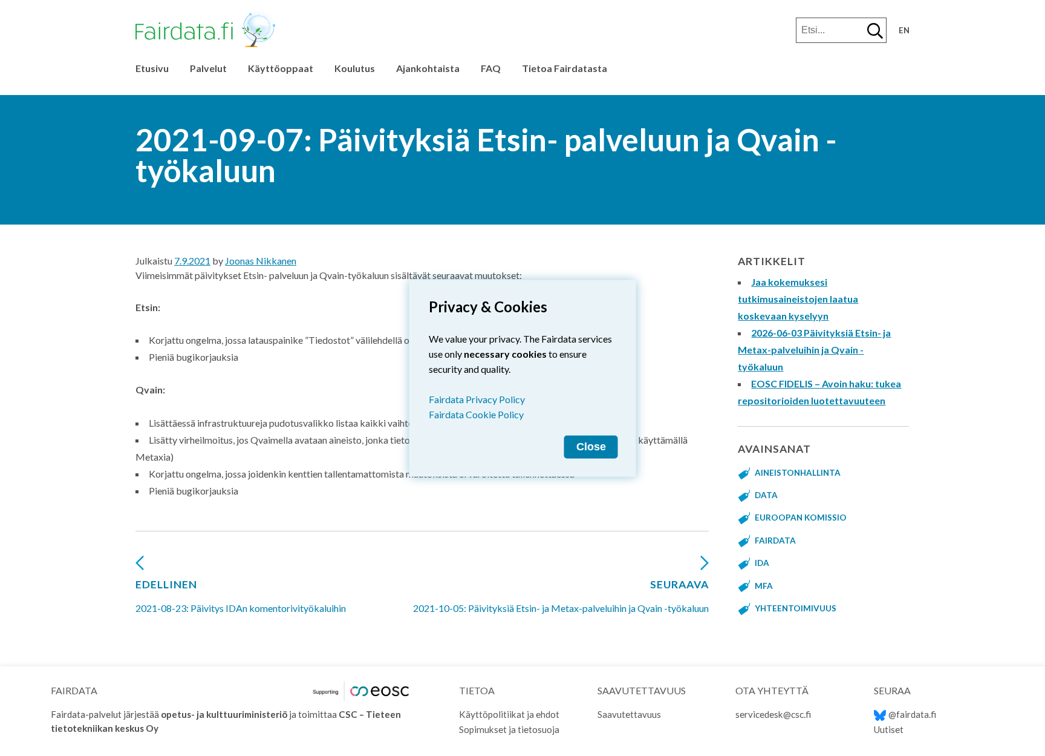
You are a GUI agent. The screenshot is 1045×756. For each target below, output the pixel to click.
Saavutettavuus (629, 714)
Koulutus (354, 68)
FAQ (491, 68)
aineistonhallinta (798, 473)
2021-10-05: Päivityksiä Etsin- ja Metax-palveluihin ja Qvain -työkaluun (561, 596)
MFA (764, 586)
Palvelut (208, 68)
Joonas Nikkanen (260, 260)
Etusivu (152, 68)
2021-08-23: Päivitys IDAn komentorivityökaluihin (240, 596)
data (766, 495)
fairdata (775, 540)
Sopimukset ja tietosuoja (509, 729)
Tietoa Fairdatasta (564, 68)
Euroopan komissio (801, 517)
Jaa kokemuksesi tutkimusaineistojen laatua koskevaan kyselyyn (798, 298)
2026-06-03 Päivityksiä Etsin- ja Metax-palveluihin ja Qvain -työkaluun (814, 349)
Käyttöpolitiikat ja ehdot (509, 714)
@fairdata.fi (912, 714)
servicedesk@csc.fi (773, 714)
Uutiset (888, 729)
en (904, 30)
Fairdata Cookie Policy (476, 413)
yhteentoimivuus (795, 608)
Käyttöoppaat (280, 68)
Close (591, 446)
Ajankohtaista (428, 68)
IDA (762, 563)
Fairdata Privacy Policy (477, 398)
